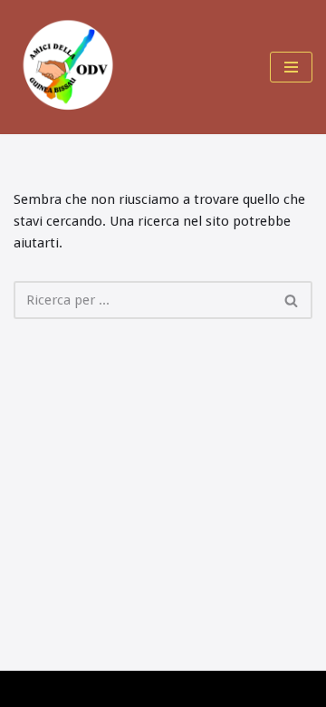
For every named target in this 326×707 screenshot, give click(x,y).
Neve (29, 689)
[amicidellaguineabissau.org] (68, 67)
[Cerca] (292, 300)
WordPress (169, 689)
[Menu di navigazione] (291, 67)
